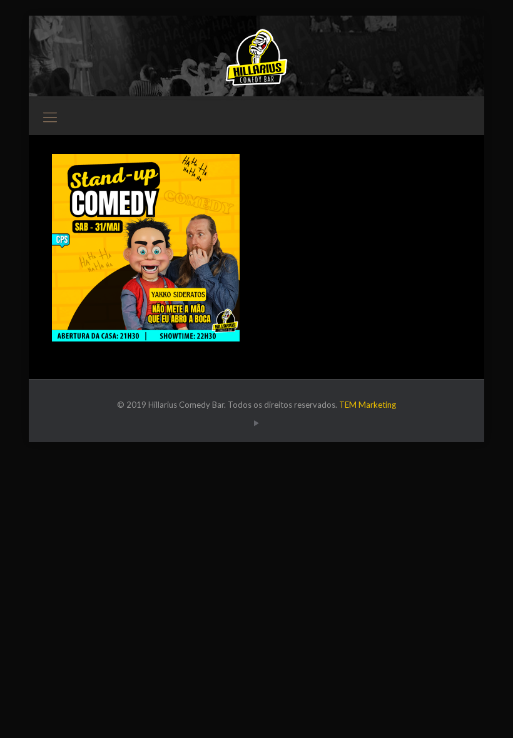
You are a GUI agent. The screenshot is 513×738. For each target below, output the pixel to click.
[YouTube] (256, 422)
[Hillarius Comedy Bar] (256, 57)
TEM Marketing (367, 405)
